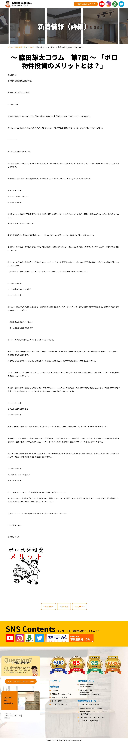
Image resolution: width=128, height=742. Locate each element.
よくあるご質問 (57, 701)
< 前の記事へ (48, 606)
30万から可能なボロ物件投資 (89, 705)
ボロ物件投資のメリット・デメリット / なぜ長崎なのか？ (92, 713)
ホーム (10, 47)
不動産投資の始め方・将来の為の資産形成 (87, 685)
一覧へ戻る (64, 606)
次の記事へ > (79, 606)
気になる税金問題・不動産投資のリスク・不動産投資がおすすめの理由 (89, 692)
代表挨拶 (55, 690)
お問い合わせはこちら (85, 4)
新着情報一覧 (20, 47)
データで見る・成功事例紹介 (89, 721)
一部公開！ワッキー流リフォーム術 (92, 717)
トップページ (55, 680)
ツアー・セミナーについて (61, 704)
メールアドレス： (9, 713)
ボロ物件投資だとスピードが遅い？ (92, 708)
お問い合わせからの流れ (60, 697)
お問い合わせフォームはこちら (21, 681)
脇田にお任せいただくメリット (62, 694)
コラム (30, 47)
